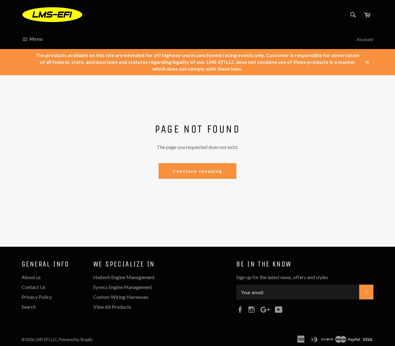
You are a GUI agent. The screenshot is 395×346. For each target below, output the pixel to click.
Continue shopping (197, 171)
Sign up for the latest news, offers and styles (282, 277)
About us (31, 277)
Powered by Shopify (76, 339)
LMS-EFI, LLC (46, 339)
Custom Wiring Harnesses (120, 297)
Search (29, 307)
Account (365, 39)
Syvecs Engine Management (122, 287)
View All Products (112, 307)
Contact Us (34, 287)
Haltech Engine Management (124, 277)
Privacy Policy (37, 297)
